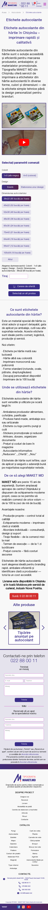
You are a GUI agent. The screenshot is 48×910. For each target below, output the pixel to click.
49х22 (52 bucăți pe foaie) (16, 205)
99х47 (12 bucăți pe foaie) (16, 246)
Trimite (24, 700)
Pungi (13, 831)
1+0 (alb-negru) (11, 176)
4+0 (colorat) (29, 176)
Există (10, 187)
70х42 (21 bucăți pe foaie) (16, 232)
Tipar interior (13, 865)
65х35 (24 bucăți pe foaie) (16, 226)
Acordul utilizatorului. (30, 754)
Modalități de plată (25, 806)
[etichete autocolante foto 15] (24, 115)
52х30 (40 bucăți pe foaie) (16, 212)
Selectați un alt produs (24, 294)
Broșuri (35, 844)
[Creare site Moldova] (4, 907)
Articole (25, 813)
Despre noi (24, 797)
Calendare (13, 847)
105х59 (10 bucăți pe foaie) (17, 253)
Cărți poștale (35, 841)
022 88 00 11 (24, 661)
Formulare (35, 850)
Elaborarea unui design (32, 187)
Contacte (24, 819)
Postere (13, 850)
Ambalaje (13, 868)
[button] (5, 628)
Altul (10, 259)
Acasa (4, 12)
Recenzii (24, 800)
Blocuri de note (35, 847)
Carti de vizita (35, 831)
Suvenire (35, 865)
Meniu (35, 853)
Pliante (35, 834)
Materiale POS (13, 857)
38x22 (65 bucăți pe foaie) (16, 199)
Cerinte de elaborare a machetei (24, 810)
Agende (35, 857)
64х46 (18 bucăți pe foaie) (16, 239)
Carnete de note (35, 837)
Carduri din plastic (13, 853)
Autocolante (16, 12)
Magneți (13, 860)
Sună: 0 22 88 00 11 (24, 596)
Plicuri (24, 816)
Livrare (24, 803)
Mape (13, 841)
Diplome (13, 844)
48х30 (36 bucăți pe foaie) (16, 219)
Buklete (13, 837)
